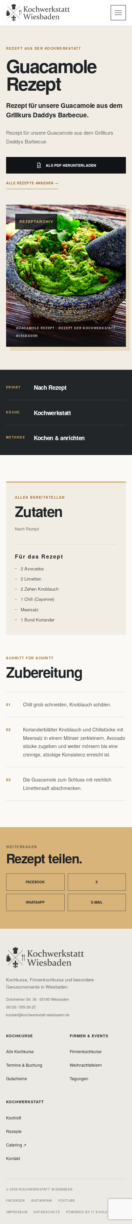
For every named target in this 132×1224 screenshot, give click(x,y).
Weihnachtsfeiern (86, 1065)
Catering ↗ (16, 1145)
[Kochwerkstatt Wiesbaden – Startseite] (38, 12)
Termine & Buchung (24, 1065)
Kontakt (13, 1158)
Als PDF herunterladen (71, 165)
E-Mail (97, 902)
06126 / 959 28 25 (21, 1007)
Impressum (16, 1212)
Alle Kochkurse (20, 1051)
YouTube (66, 1200)
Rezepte (14, 1131)
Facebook (35, 882)
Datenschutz (47, 1212)
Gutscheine (16, 1078)
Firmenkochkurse (86, 1051)
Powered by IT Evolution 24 (94, 1212)
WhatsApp (35, 902)
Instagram (41, 1200)
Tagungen (79, 1078)
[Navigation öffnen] (118, 12)
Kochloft (13, 1117)
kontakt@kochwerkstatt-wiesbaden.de (37, 1014)
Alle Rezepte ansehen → (32, 183)
